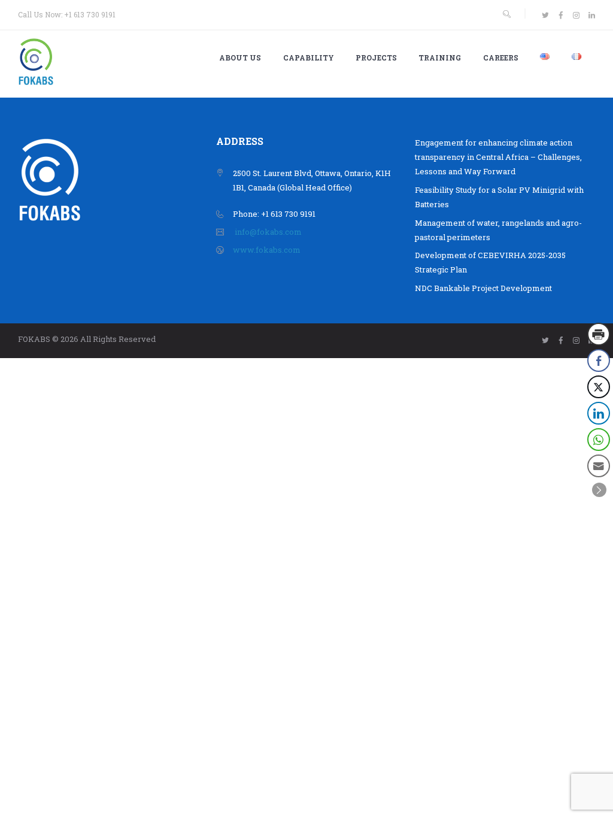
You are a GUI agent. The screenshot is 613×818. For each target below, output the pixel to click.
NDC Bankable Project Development (483, 288)
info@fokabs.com (268, 231)
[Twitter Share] (598, 386)
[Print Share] (598, 334)
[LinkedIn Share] (598, 413)
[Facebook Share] (598, 360)
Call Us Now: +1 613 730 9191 (67, 14)
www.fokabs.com (267, 249)
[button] (599, 490)
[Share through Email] (598, 466)
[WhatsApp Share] (598, 439)
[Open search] (506, 14)
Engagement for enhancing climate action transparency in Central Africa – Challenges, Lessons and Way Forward (498, 157)
